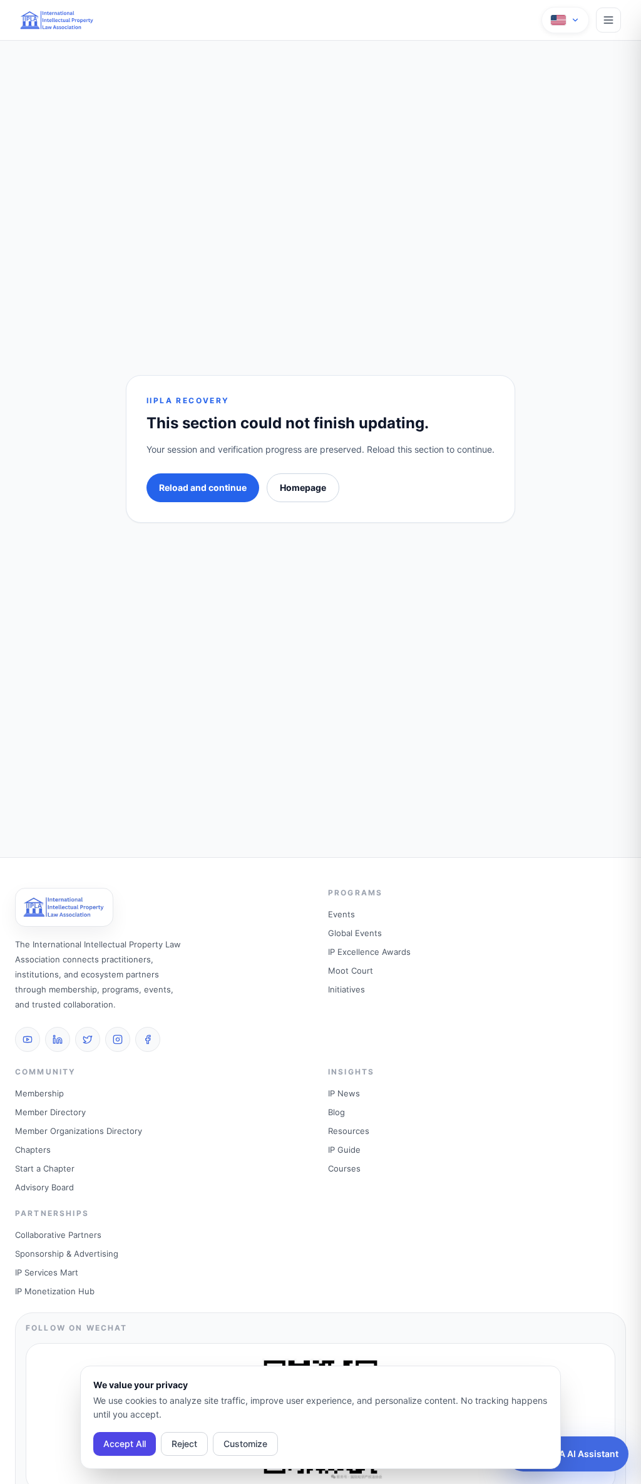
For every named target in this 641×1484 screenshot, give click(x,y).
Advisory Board (44, 1187)
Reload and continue (203, 487)
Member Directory (50, 1112)
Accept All (124, 1443)
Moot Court (350, 971)
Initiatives (346, 989)
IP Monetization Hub (55, 1291)
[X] (87, 1039)
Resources (348, 1131)
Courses (344, 1168)
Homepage (303, 487)
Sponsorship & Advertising (66, 1254)
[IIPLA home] (57, 20)
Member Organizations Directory (78, 1131)
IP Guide (344, 1150)
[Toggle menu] (608, 20)
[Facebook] (147, 1039)
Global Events (355, 933)
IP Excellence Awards (369, 952)
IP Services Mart (46, 1272)
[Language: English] (565, 20)
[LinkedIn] (57, 1039)
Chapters (33, 1150)
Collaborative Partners (58, 1235)
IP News (344, 1093)
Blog (336, 1112)
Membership (39, 1093)
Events (341, 914)
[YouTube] (27, 1039)
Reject (184, 1443)
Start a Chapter (44, 1168)
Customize (245, 1443)
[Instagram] (117, 1039)
